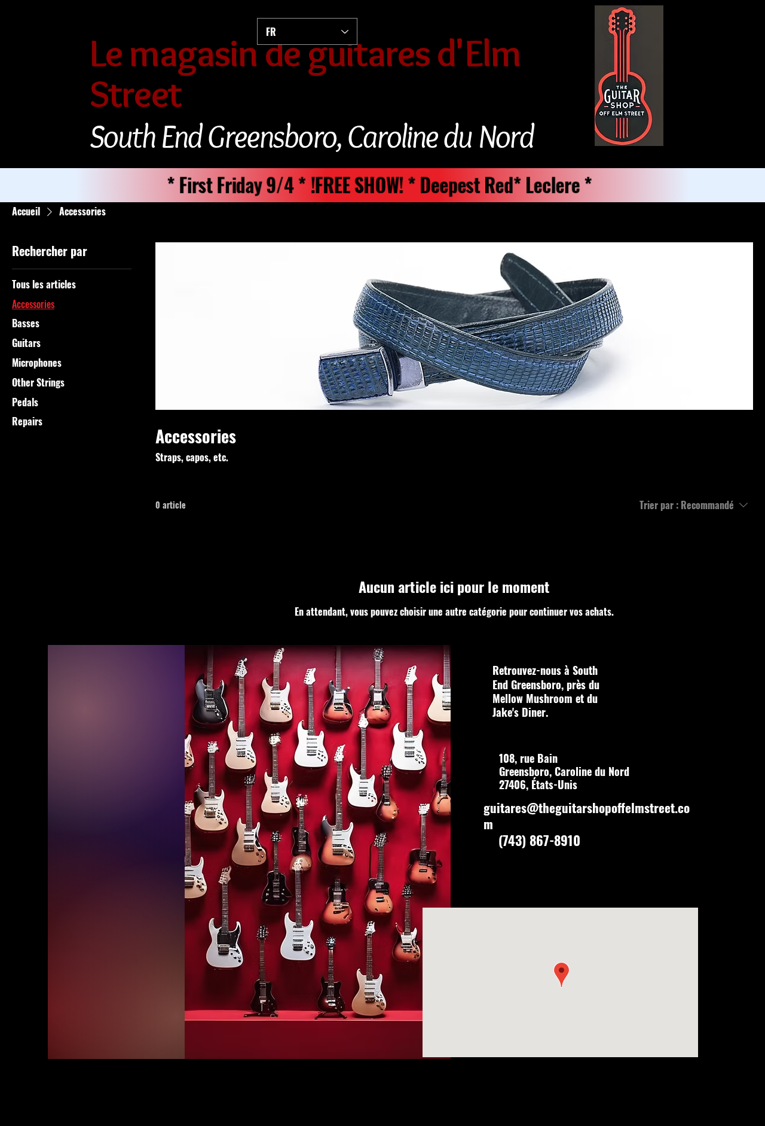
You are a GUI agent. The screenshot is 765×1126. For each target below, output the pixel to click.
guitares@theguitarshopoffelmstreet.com (587, 815)
